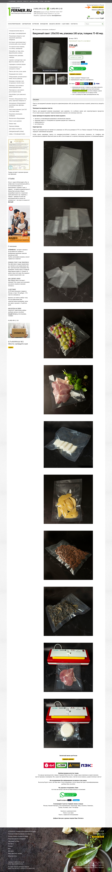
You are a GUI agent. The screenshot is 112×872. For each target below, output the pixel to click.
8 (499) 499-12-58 (98, 834)
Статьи (41, 1)
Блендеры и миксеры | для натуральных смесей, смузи (16, 82)
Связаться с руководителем (68, 811)
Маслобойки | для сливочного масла (17, 95)
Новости (25, 1)
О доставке (65, 24)
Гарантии (19, 1)
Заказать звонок (54, 24)
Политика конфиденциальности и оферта (20, 834)
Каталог (10, 846)
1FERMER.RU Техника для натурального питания (22, 831)
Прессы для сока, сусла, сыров (17, 71)
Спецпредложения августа (16, 31)
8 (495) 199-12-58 (98, 831)
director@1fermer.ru (17, 864)
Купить (83, 53)
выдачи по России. (42, 11)
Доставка (47, 1)
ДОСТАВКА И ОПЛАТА (15, 129)
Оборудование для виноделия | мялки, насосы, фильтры (18, 77)
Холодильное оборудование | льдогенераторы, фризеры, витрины (17, 105)
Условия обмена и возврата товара (18, 836)
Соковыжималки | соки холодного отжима (15, 68)
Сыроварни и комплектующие (17, 64)
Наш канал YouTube (13, 841)
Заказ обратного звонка (15, 853)
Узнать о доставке (68, 813)
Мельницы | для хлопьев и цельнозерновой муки (16, 86)
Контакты (74, 24)
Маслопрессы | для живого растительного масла (16, 91)
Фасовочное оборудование (17, 118)
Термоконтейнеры (14, 126)
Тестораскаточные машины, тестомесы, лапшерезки (17, 47)
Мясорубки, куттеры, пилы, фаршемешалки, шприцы (16, 52)
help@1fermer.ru (13, 314)
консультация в (78, 62)
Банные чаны (12, 123)
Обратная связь (34, 1)
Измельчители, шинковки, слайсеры (16, 56)
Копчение (35, 24)
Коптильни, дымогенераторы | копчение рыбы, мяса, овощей (17, 43)
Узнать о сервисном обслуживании (68, 814)
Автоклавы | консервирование (17, 33)
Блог (9, 848)
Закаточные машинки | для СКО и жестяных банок (18, 110)
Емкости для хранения (15, 121)
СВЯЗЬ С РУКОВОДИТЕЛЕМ (17, 134)
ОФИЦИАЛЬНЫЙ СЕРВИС (16, 131)
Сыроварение (26, 24)
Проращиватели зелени (15, 74)
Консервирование (14, 24)
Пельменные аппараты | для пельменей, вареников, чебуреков (17, 37)
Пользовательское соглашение (17, 839)
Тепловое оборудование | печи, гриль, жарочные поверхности (18, 99)
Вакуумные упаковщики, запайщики (15, 114)
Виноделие (44, 24)
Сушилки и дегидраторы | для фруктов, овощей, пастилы (17, 61)
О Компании (12, 1)
